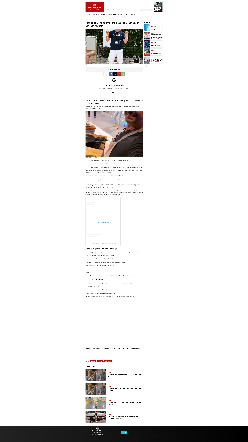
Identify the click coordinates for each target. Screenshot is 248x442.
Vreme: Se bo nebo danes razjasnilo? (155, 28)
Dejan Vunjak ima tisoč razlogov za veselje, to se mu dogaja (118, 349)
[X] (115, 74)
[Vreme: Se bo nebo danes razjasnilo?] (147, 27)
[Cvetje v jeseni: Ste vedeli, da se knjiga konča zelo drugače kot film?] (96, 389)
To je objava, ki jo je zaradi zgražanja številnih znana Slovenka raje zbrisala (122, 417)
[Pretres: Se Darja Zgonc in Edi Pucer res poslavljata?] (147, 52)
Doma (87, 19)
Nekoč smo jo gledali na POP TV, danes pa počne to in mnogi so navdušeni (124, 403)
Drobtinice (153, 26)
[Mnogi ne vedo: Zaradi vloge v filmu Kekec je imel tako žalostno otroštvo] (147, 60)
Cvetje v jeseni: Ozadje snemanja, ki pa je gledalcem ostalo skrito (124, 375)
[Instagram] (125, 432)
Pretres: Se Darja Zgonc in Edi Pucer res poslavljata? (156, 52)
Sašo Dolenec (108, 361)
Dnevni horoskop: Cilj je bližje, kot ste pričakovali (156, 44)
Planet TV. (98, 108)
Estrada (156, 5)
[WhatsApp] (123, 74)
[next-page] (147, 66)
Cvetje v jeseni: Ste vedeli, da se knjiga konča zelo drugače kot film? (124, 389)
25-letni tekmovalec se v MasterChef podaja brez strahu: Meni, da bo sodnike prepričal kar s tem (156, 36)
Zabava (152, 33)
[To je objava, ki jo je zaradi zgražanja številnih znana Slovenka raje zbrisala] (96, 417)
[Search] (151, 10)
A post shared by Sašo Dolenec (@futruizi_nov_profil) (103, 243)
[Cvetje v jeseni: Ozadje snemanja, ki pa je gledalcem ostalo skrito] (96, 375)
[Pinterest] (119, 74)
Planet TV (100, 361)
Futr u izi (93, 361)
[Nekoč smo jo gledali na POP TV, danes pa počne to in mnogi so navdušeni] (96, 403)
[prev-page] (145, 66)
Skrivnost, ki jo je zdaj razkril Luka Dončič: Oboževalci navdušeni (157, 9)
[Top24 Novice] (90, 355)
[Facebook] (111, 74)
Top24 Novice (97, 354)
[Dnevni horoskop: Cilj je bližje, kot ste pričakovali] (147, 44)
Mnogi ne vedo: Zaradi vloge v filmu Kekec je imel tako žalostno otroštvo (156, 60)
